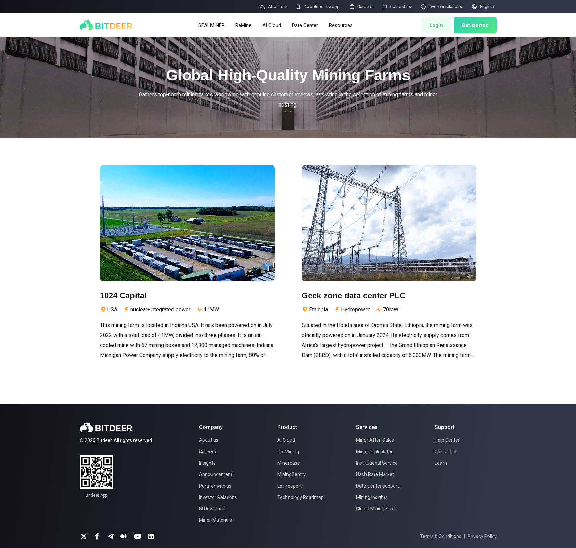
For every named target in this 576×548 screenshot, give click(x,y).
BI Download (212, 508)
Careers (207, 451)
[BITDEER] (106, 25)
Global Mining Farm (376, 508)
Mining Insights (372, 497)
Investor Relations (218, 497)
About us (208, 440)
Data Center (305, 25)
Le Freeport (289, 486)
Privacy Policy (482, 536)
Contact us (446, 451)
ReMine (243, 25)
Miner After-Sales (375, 440)
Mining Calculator (374, 451)
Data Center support (377, 486)
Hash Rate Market (375, 474)
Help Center (447, 440)
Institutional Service (377, 463)
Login (436, 25)
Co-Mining (288, 451)
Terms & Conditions (440, 536)
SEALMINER (211, 25)
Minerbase (288, 463)
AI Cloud (271, 25)
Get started (475, 25)
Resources (341, 25)
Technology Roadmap (300, 497)
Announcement (215, 474)
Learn (441, 463)
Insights (207, 463)
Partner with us (215, 486)
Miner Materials (215, 520)
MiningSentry (291, 474)
